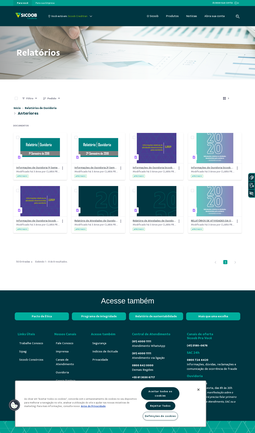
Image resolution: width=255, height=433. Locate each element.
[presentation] (22, 3)
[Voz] (251, 185)
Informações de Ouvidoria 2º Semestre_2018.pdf (96, 167)
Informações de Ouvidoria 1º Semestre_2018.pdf (38, 167)
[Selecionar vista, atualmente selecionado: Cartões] (226, 98)
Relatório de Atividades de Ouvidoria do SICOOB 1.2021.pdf (154, 220)
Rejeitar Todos (160, 405)
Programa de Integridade (99, 316)
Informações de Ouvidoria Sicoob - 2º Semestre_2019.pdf (38, 220)
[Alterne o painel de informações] (237, 98)
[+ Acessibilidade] (251, 193)
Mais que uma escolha (213, 316)
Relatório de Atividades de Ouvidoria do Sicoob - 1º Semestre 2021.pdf (96, 220)
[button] (14, 405)
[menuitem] (22, 3)
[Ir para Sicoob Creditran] (26, 16)
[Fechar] (198, 390)
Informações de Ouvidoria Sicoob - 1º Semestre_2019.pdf (154, 167)
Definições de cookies (160, 415)
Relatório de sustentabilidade (156, 316)
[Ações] (63, 168)
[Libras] (251, 177)
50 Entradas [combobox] (23, 261)
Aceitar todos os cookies (160, 393)
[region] (110, 403)
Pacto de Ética (42, 316)
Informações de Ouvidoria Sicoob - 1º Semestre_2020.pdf (212, 167)
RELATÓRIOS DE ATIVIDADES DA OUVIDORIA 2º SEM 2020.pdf (212, 220)
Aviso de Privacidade (93, 406)
